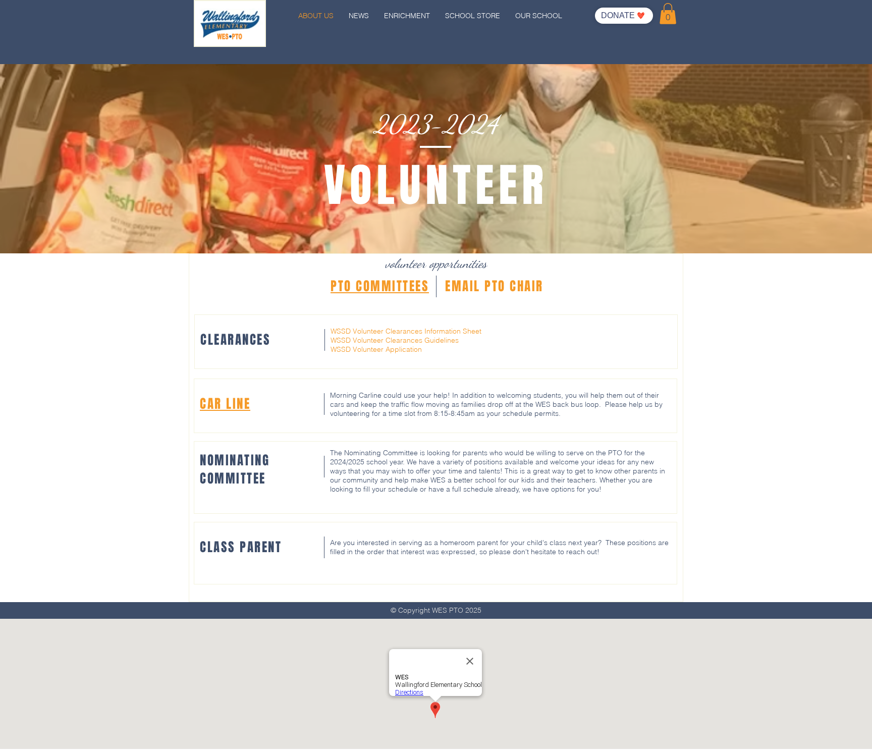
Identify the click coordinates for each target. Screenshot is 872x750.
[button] (668, 13)
